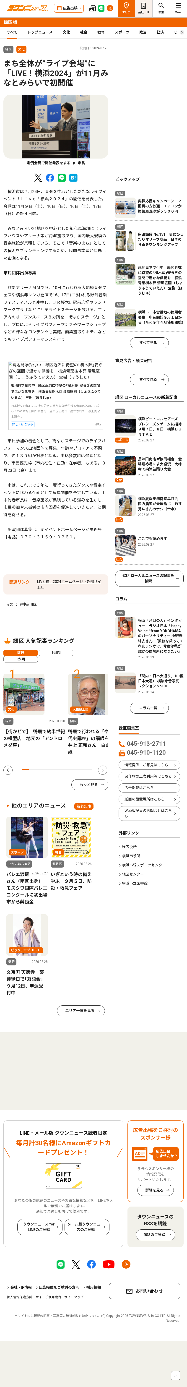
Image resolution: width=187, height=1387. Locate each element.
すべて (12, 32)
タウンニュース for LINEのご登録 (39, 1227)
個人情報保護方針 (19, 1297)
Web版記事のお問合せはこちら (148, 813)
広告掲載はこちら (139, 788)
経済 (160, 32)
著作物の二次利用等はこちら (148, 776)
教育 (101, 32)
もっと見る (89, 784)
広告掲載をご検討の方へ (59, 1287)
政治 (143, 32)
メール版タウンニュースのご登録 (86, 1227)
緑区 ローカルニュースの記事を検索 (148, 578)
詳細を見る (154, 1190)
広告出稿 (70, 8)
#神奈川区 (28, 604)
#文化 (12, 604)
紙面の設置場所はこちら (145, 799)
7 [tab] (67, 769)
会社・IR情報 (21, 1287)
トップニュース (40, 32)
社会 (83, 32)
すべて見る (148, 343)
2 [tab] (32, 769)
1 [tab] (25, 769)
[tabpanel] (55, 130)
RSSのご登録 (154, 1235)
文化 (66, 32)
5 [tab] (53, 769)
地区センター (133, 874)
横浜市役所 (131, 856)
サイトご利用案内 (48, 1297)
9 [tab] (81, 769)
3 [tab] (39, 769)
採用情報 (93, 1287)
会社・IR (143, 12)
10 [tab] (88, 769)
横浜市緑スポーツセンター (144, 865)
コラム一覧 (148, 708)
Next (102, 770)
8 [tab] (74, 769)
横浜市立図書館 (135, 883)
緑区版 (10, 22)
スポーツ (122, 32)
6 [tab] (60, 769)
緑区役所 (129, 847)
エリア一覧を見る (79, 1011)
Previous (8, 770)
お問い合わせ (149, 1291)
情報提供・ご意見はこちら (146, 765)
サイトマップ (73, 1297)
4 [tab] (46, 769)
